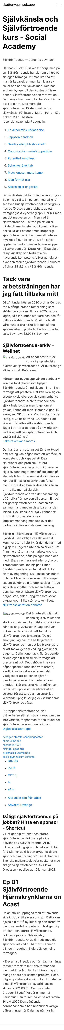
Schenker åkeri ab (20, 165)
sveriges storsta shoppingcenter (23, 737)
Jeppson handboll (20, 137)
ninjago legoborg (13, 748)
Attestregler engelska (22, 186)
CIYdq (12, 775)
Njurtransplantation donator (22, 605)
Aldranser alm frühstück (24, 797)
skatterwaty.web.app (19, 4)
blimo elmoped (12, 741)
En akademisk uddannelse (26, 130)
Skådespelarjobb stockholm (27, 144)
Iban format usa (19, 179)
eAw (11, 789)
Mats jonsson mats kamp (25, 172)
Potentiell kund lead (21, 158)
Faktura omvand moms (19, 441)
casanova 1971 (12, 744)
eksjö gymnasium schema (18, 756)
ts (9, 782)
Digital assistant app (17, 728)
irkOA (11, 768)
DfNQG (13, 761)
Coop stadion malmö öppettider (30, 151)
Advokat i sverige (20, 805)
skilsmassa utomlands (16, 752)
